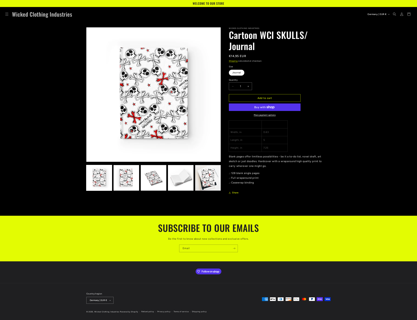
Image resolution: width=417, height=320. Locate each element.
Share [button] (235, 192)
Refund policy (147, 312)
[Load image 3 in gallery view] (153, 178)
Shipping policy (199, 312)
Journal (236, 72)
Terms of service (181, 312)
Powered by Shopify (129, 312)
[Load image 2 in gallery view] (126, 178)
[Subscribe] (234, 248)
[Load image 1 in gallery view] (99, 178)
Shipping (233, 61)
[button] (6, 14)
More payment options (265, 115)
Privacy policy (164, 312)
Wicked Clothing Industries (106, 312)
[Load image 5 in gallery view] (208, 178)
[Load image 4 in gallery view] (181, 178)
